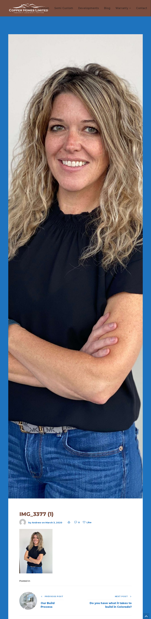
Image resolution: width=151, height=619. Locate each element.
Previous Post (53, 596)
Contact (141, 8)
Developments (88, 8)
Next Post (122, 596)
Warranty (121, 8)
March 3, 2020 (53, 522)
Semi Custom (63, 8)
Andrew (36, 522)
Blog (107, 8)
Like (89, 522)
